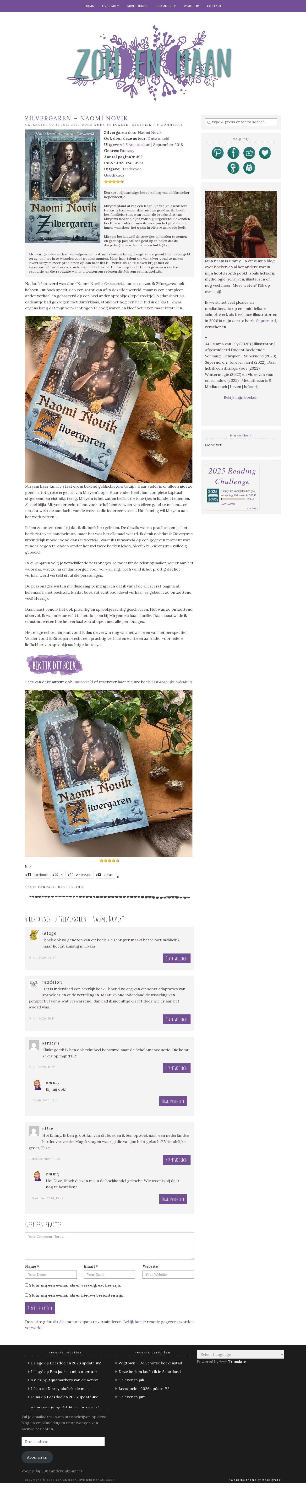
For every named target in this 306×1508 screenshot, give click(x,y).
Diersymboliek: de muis (68, 1388)
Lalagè (49, 933)
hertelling (70, 887)
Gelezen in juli (131, 1380)
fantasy (46, 887)
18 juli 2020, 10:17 (42, 1018)
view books (252, 508)
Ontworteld (158, 138)
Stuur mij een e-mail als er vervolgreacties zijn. (75, 1285)
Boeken (121, 124)
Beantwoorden (177, 958)
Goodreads (114, 175)
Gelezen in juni (132, 1397)
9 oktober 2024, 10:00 (44, 1159)
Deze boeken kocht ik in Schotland (150, 1371)
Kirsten (51, 1043)
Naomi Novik (149, 132)
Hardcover (131, 169)
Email (91, 1266)
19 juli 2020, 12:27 (42, 1067)
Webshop (191, 6)
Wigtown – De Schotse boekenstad (150, 1363)
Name (32, 1266)
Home (89, 6)
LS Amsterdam (136, 144)
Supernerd (266, 320)
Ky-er (36, 1380)
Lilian (36, 1388)
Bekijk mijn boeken (241, 397)
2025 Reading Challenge (232, 475)
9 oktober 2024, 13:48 (48, 1198)
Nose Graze (271, 1479)
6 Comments (170, 124)
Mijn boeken (137, 6)
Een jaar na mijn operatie (73, 1371)
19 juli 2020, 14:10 (45, 1100)
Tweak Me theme (243, 1479)
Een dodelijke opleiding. (172, 681)
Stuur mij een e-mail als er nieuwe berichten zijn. (77, 1295)
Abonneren (37, 1457)
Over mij (109, 6)
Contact (214, 6)
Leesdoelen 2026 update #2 (75, 1363)
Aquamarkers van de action (73, 1380)
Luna (35, 1397)
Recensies (165, 6)
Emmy (99, 124)
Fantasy (127, 150)
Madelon (52, 982)
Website (150, 1266)
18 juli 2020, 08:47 (42, 957)
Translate (237, 1361)
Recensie (142, 124)
